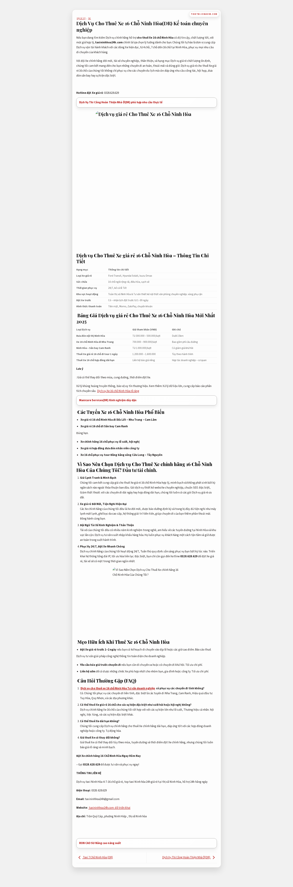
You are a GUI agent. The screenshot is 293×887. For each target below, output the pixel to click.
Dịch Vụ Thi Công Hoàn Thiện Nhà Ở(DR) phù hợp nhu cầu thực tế (121, 102)
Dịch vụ (81, 18)
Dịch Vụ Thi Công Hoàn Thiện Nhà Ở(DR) (186, 857)
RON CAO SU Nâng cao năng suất (100, 843)
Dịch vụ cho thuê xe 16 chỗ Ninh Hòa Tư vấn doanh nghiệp (118, 688)
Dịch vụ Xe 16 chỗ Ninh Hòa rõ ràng (118, 391)
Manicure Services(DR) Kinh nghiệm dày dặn (108, 400)
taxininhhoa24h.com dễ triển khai (109, 808)
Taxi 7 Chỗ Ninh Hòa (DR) (97, 857)
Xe (89, 18)
